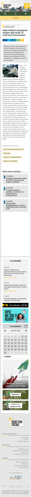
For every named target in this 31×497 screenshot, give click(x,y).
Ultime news (15, 261)
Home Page (6, 153)
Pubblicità (4, 486)
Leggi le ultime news (10, 161)
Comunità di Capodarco (21, 454)
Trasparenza (11, 486)
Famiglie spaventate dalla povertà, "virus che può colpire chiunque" (16, 180)
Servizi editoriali (23, 467)
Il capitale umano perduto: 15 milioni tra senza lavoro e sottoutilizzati (14, 192)
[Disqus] (15, 233)
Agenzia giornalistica (22, 462)
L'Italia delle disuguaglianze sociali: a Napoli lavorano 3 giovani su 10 (16, 206)
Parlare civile (24, 452)
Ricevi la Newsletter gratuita (13, 149)
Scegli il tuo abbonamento (12, 157)
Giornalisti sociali (23, 449)
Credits (18, 487)
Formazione (24, 463)
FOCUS (8, 357)
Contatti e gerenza (22, 441)
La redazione (24, 437)
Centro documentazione (21, 465)
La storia (25, 439)
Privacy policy (21, 486)
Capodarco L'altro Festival (20, 450)
